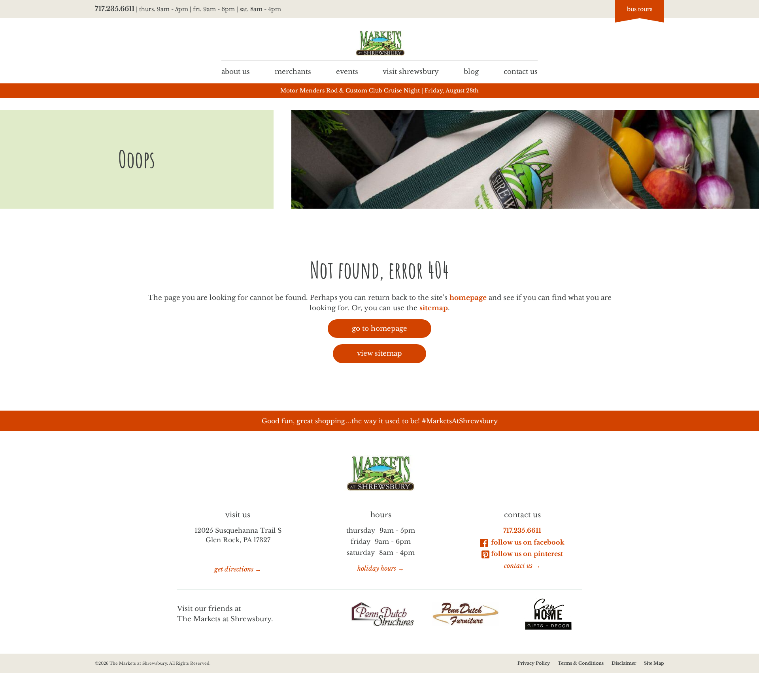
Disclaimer (624, 663)
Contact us (521, 72)
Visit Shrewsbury (411, 72)
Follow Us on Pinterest (527, 554)
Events (347, 72)
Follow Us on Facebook (527, 542)
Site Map (654, 663)
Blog (471, 72)
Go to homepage (379, 328)
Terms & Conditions (581, 663)
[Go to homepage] (379, 43)
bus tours (639, 9)
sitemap (433, 308)
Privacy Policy (533, 663)
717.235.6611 (114, 9)
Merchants (293, 72)
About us (235, 72)
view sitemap (379, 353)
